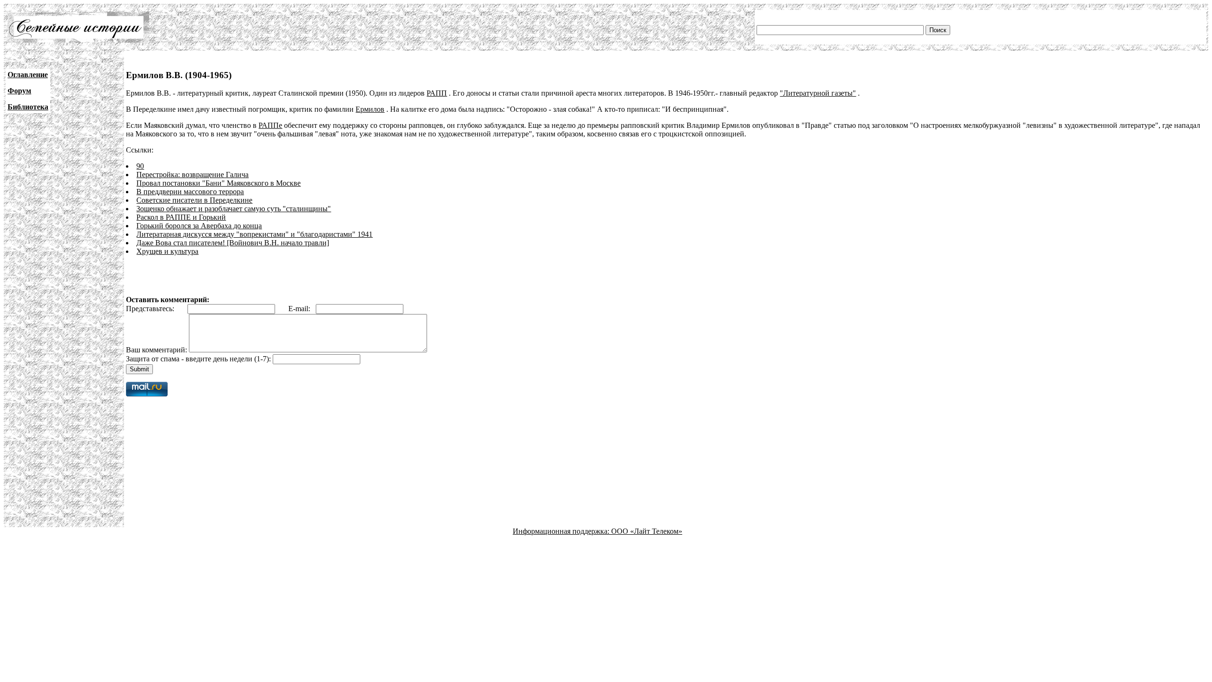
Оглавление (28, 75)
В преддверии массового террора (190, 192)
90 (140, 166)
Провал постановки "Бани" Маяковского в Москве (218, 183)
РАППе (270, 125)
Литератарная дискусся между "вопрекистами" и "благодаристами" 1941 (254, 234)
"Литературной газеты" (818, 93)
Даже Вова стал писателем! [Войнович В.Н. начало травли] (232, 243)
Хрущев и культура (167, 251)
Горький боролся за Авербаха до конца (199, 226)
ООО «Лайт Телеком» (646, 531)
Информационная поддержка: (562, 531)
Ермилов (370, 109)
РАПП (437, 93)
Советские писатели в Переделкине (194, 200)
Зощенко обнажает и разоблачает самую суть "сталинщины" (233, 209)
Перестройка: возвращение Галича (192, 174)
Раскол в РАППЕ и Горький (181, 217)
